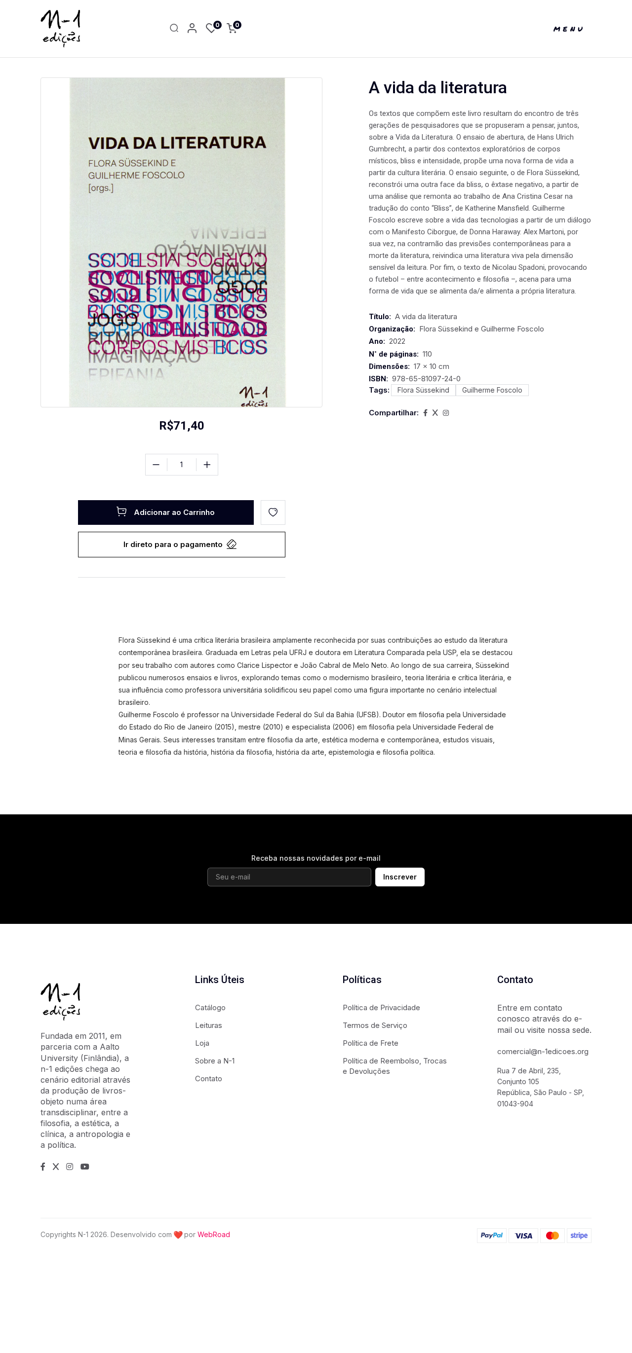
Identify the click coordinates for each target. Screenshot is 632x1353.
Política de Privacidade (381, 1007)
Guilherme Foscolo (492, 390)
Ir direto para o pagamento (173, 544)
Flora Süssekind (423, 390)
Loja (202, 1043)
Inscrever (400, 877)
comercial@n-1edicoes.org (543, 1051)
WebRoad (214, 1234)
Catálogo (210, 1007)
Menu (569, 29)
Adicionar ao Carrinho (174, 512)
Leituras (208, 1025)
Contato (208, 1078)
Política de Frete (370, 1043)
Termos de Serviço (375, 1025)
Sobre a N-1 (215, 1060)
